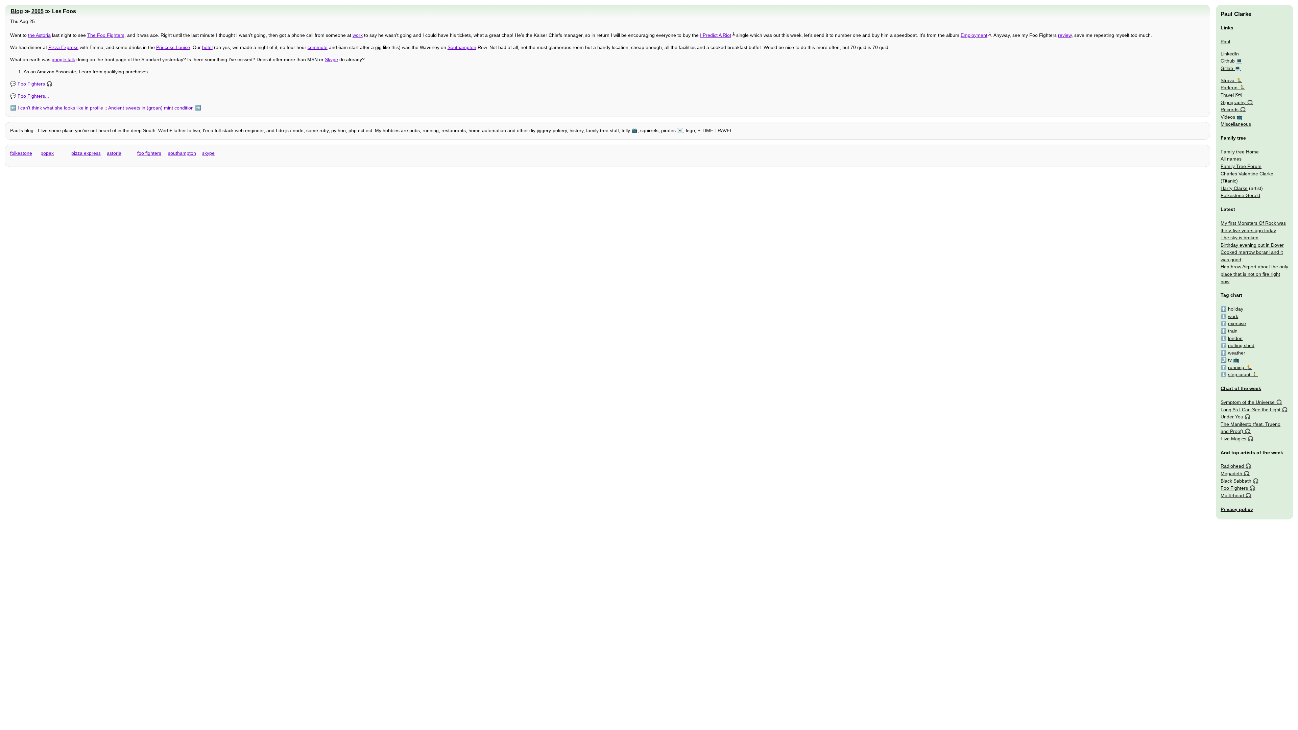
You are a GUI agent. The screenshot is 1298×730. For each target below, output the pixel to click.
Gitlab (1227, 68)
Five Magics (1233, 438)
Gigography (1233, 102)
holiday (1235, 309)
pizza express (86, 153)
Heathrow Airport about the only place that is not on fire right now (1254, 274)
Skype (331, 59)
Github (1228, 61)
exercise (1237, 323)
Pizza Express (63, 47)
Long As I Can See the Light (1250, 409)
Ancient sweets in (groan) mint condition (151, 108)
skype (208, 153)
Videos (1228, 117)
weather (1236, 353)
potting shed (1241, 345)
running (1236, 367)
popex (47, 153)
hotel (207, 47)
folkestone (21, 153)
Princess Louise (173, 47)
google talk (63, 59)
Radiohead (1232, 466)
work (358, 35)
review (1065, 35)
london (1235, 338)
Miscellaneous (1236, 124)
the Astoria (39, 35)
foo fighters (149, 153)
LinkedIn (1230, 53)
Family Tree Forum (1241, 166)
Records (1230, 109)
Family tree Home (1240, 151)
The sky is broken (1239, 237)
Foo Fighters (31, 84)
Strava (1227, 80)
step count (1239, 374)
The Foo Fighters (105, 35)
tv (1230, 360)
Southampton (462, 47)
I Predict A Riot (715, 35)
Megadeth (1231, 473)
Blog (17, 11)
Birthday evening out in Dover (1252, 245)
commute (318, 47)
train (1232, 331)
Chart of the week (1241, 388)
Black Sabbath (1236, 481)
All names (1231, 159)
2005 (37, 11)
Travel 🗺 (1231, 95)
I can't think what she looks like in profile (60, 108)
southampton (182, 153)
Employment (974, 35)
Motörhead (1232, 495)
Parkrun (1229, 87)
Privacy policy (1237, 509)
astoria (114, 153)
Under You (1232, 416)
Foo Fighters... (33, 96)
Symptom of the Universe (1248, 402)
